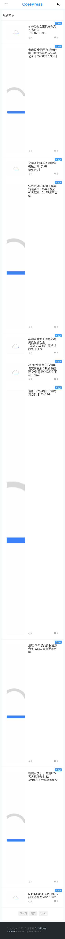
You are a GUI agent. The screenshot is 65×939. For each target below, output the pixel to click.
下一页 (23, 913)
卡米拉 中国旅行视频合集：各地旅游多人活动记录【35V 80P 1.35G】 (43, 53)
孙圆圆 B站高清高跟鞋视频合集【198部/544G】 (42, 166)
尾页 (33, 913)
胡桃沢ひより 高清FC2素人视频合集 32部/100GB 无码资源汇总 (43, 776)
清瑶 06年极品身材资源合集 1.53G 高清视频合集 (42, 648)
